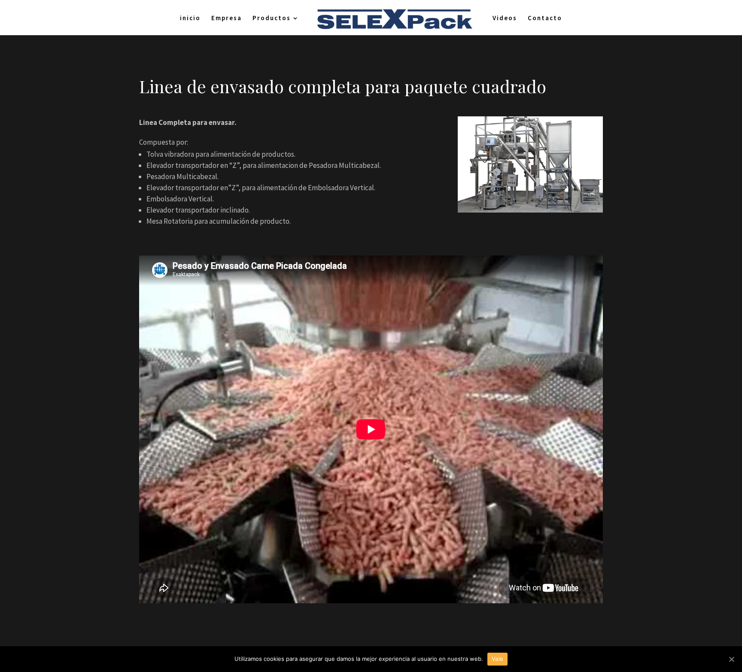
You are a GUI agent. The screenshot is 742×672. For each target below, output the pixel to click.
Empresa (226, 18)
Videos (505, 18)
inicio (190, 18)
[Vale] (731, 659)
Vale (497, 658)
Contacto (545, 18)
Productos (271, 18)
